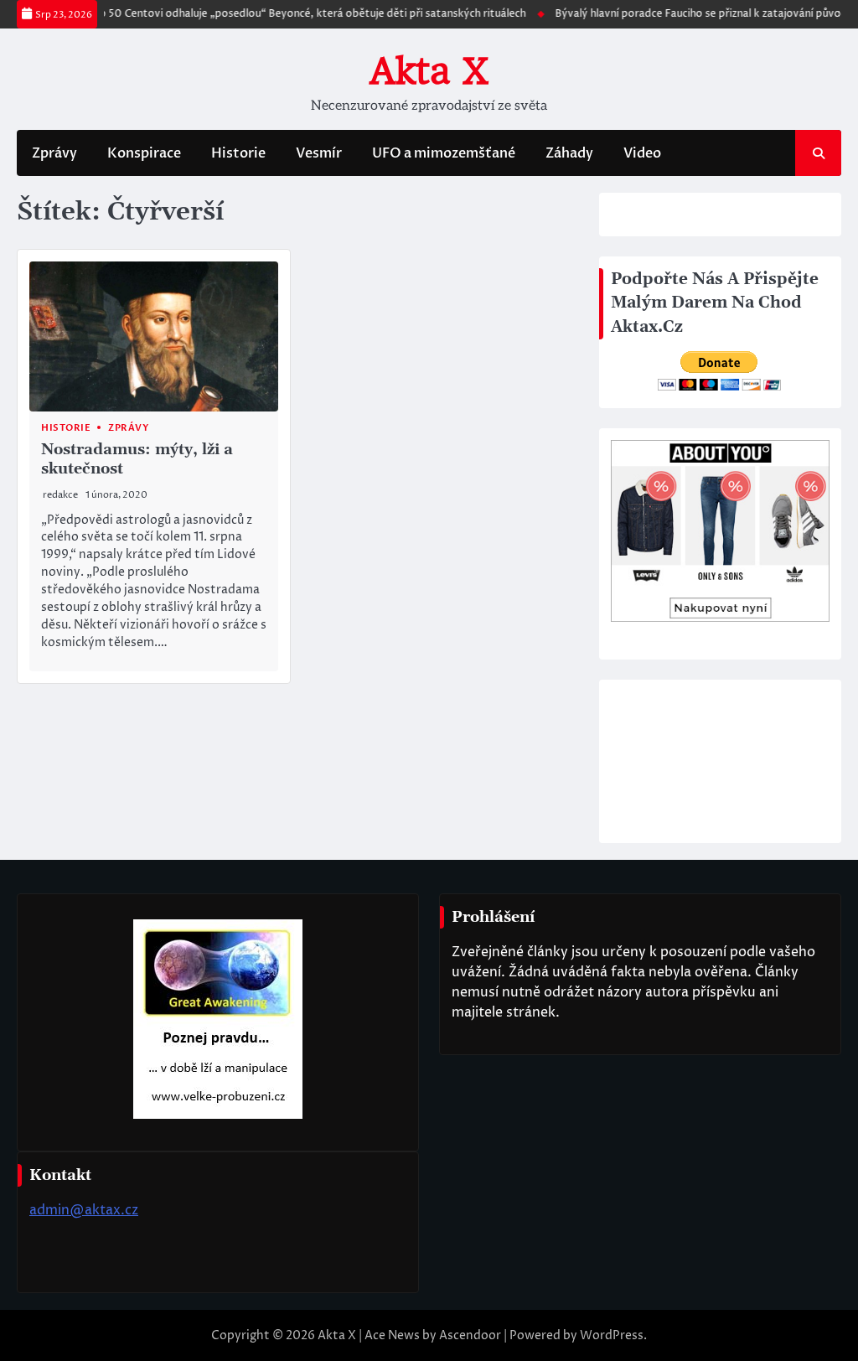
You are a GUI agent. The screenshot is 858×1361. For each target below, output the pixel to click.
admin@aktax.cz (83, 1210)
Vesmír (319, 153)
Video (642, 153)
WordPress (612, 1335)
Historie (238, 153)
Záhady (569, 153)
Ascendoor (470, 1335)
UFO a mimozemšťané (443, 153)
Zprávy (54, 153)
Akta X (429, 70)
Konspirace (144, 153)
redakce (60, 495)
